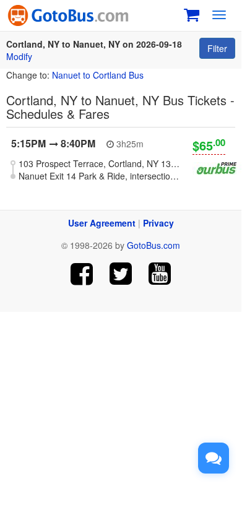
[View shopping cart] (191, 13)
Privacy (158, 223)
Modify (19, 56)
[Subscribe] (159, 274)
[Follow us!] (121, 274)
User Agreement (102, 223)
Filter (217, 48)
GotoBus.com (153, 245)
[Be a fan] (82, 274)
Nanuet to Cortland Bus (98, 75)
